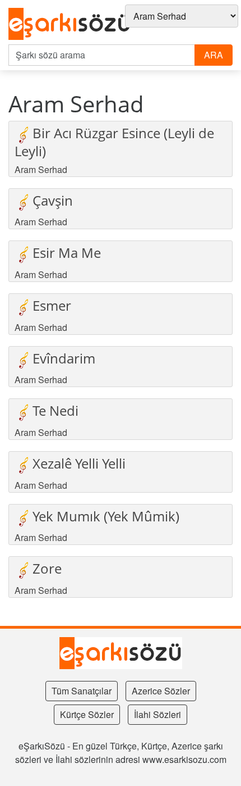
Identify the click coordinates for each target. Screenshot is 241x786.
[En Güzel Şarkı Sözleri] (69, 24)
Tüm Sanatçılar (82, 690)
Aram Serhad (41, 169)
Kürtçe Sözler (87, 714)
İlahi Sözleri (157, 714)
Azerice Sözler (161, 690)
